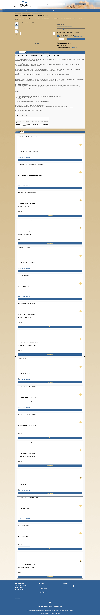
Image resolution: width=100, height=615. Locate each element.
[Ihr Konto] (79, 4)
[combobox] (53, 4)
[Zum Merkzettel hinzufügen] (80, 145)
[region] (35, 33)
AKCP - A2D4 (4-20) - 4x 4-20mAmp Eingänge (26, 203)
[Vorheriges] (20, 33)
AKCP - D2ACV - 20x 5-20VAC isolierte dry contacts (28, 508)
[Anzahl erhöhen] (65, 39)
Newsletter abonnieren (68, 585)
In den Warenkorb (76, 38)
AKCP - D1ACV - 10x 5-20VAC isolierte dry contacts (28, 342)
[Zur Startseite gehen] (24, 3)
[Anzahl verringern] (58, 39)
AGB (40, 585)
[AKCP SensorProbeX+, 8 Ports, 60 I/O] (37, 33)
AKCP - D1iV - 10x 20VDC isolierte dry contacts (27, 397)
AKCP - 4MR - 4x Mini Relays (23, 286)
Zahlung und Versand (43, 592)
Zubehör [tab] (22, 131)
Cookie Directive (42, 586)
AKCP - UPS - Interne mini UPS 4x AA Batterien (27, 258)
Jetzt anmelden (66, 29)
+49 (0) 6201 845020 (65, 36)
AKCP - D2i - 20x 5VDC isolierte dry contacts (26, 453)
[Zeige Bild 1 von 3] (35, 43)
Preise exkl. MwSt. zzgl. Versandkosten (64, 26)
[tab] (22, 52)
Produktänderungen (58, 606)
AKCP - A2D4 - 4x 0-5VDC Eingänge (25, 231)
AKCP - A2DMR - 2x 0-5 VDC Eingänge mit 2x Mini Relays (29, 147)
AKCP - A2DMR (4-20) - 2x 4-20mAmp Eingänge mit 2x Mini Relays (30, 175)
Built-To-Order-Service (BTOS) (47, 606)
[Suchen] (63, 4)
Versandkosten (47, 610)
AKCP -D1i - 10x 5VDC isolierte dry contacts (26, 314)
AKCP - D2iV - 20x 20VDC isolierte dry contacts (27, 425)
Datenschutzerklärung (43, 588)
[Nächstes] (54, 33)
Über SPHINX (41, 591)
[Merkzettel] (76, 4)
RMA (39, 606)
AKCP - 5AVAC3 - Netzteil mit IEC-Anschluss (26, 564)
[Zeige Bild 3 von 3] (38, 43)
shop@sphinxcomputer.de (78, 36)
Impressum (41, 589)
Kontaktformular (74, 47)
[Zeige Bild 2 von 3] (37, 43)
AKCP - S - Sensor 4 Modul (23, 536)
